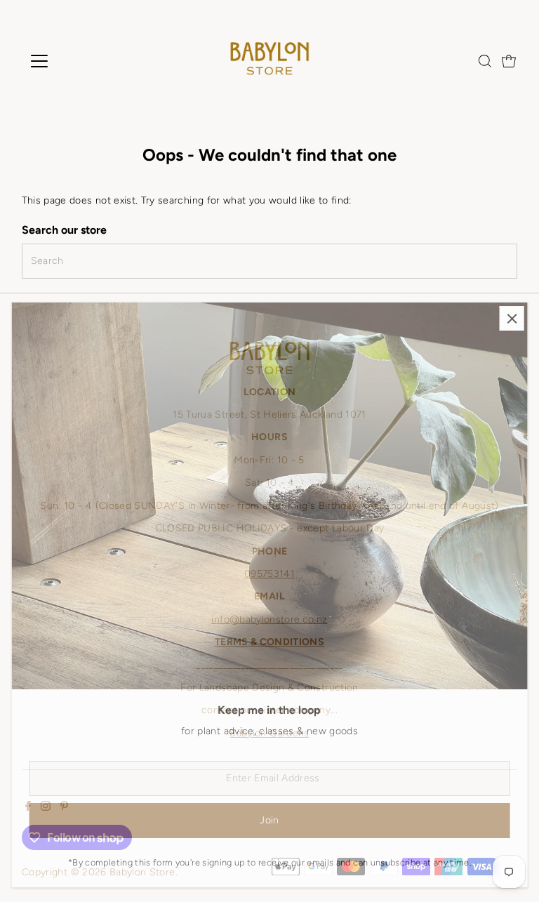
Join (269, 820)
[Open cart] (509, 61)
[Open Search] (485, 61)
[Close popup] (512, 318)
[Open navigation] (80, 61)
